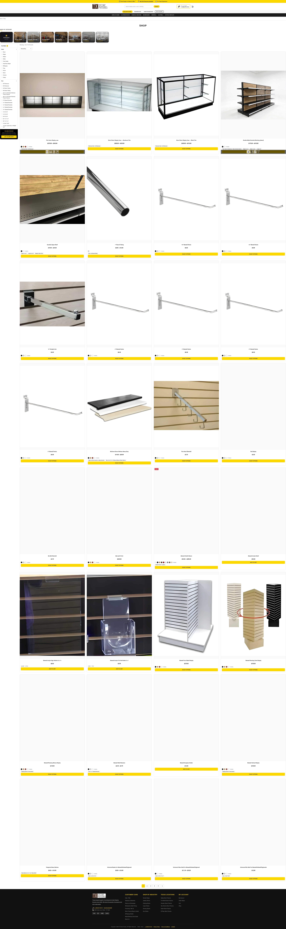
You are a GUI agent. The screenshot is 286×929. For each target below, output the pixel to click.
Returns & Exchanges (130, 903)
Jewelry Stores (146, 900)
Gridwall (153, 15)
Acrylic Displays (169, 15)
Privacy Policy (157, 926)
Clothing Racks (125, 15)
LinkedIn (173, 926)
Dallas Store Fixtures (166, 898)
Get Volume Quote (9, 136)
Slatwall (160, 15)
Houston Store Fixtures (166, 903)
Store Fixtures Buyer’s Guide (132, 911)
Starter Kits (137, 11)
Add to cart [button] (253, 562)
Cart (180, 903)
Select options (119, 148)
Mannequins (146, 15)
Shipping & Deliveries (130, 900)
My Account (181, 898)
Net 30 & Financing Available (146, 1)
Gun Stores (145, 911)
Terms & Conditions (165, 926)
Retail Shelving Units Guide (131, 916)
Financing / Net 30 (129, 908)
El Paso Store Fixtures (166, 911)
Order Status (182, 900)
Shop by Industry (148, 11)
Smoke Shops (146, 898)
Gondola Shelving (136, 15)
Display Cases (115, 15)
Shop (180, 906)
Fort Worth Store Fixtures (167, 900)
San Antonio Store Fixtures (167, 906)
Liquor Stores (146, 906)
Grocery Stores (146, 908)
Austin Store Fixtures (166, 908)
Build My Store (127, 11)
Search (156, 6)
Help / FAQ (127, 898)
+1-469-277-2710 (98, 908)
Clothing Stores (146, 903)
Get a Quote (159, 11)
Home (1, 18)
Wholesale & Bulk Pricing (131, 906)
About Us (127, 919)
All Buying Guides (129, 914)
